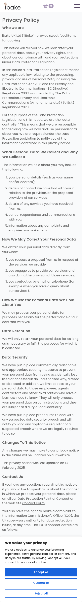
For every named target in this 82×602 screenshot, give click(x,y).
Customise (41, 583)
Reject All (41, 593)
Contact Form (33, 503)
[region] (41, 569)
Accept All (41, 572)
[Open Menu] (77, 6)
